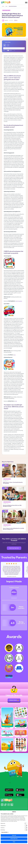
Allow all (14, 835)
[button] (9, 790)
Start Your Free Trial (14, 548)
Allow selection (14, 838)
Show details (4, 832)
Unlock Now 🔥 (14, 700)
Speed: (4, 50)
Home (3, 6)
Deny (14, 841)
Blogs (6, 6)
